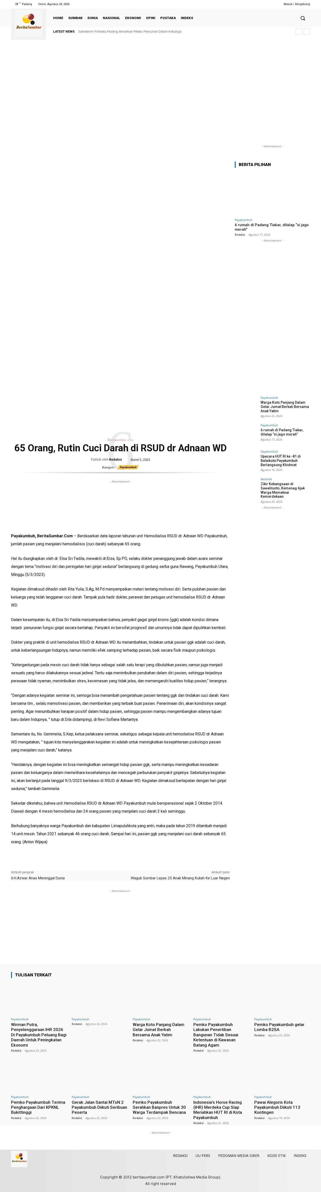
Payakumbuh (128, 467)
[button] (302, 18)
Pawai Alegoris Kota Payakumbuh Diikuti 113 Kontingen (277, 1107)
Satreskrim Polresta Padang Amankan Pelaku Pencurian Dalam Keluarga (129, 31)
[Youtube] (269, 4)
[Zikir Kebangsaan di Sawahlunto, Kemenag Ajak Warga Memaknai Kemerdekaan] (246, 489)
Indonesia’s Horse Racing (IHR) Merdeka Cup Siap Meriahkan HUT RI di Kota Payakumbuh (217, 1110)
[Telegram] (62, 524)
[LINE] (74, 524)
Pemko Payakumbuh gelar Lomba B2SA (279, 1027)
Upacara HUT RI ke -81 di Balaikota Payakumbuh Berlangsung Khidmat (281, 460)
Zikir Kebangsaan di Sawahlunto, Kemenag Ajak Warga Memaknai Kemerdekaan (283, 490)
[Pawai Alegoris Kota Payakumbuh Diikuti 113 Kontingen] (282, 1076)
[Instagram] (250, 4)
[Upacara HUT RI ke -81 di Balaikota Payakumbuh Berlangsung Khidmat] (246, 461)
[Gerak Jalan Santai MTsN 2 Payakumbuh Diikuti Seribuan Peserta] (99, 1076)
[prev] (299, 31)
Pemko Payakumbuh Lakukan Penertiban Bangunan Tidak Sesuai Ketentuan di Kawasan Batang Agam (215, 1035)
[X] (263, 4)
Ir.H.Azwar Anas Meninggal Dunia (38, 878)
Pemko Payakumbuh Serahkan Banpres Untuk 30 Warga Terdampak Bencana (159, 1107)
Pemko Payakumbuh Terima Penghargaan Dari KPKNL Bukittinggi (38, 1107)
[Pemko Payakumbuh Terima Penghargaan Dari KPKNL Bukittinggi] (39, 1076)
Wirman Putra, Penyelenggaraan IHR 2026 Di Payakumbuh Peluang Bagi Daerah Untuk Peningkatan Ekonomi (38, 1035)
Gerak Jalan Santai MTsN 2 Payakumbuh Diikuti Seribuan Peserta (99, 1107)
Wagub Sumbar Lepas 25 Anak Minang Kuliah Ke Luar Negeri (180, 878)
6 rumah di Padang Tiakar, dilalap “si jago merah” (282, 432)
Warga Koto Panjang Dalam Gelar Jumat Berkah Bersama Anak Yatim (285, 406)
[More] (85, 524)
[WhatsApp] (39, 524)
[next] (307, 31)
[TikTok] (256, 4)
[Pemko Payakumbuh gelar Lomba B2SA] (282, 998)
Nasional (266, 479)
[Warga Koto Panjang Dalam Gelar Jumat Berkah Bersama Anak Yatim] (246, 407)
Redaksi (115, 459)
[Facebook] (244, 4)
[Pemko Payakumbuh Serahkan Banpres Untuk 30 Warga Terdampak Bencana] (160, 1076)
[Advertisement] (160, 97)
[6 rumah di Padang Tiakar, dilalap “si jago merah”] (272, 193)
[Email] (51, 524)
